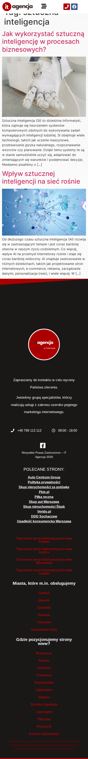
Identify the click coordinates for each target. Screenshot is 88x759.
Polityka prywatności (44, 482)
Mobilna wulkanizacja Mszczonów (30, 745)
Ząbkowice (44, 690)
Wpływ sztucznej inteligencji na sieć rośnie (41, 177)
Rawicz (44, 660)
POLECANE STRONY (43, 469)
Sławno (44, 697)
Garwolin (44, 607)
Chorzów (44, 622)
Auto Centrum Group (44, 477)
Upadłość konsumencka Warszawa (44, 521)
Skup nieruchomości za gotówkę (44, 487)
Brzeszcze (44, 653)
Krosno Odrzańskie (44, 734)
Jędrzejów (44, 712)
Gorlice (44, 593)
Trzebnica (44, 675)
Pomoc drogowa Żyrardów (58, 748)
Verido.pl (44, 511)
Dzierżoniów (44, 682)
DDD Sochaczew (44, 516)
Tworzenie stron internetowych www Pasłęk (44, 540)
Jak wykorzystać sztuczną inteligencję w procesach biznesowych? (43, 41)
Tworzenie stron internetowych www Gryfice (44, 550)
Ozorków (44, 668)
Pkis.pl (44, 492)
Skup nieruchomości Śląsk (44, 506)
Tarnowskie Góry (44, 629)
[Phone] (66, 6)
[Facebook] (74, 6)
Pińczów (44, 719)
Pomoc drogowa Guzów (64, 745)
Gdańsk (44, 615)
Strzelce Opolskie (44, 704)
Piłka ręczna (44, 497)
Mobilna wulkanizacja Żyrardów (26, 741)
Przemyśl (44, 726)
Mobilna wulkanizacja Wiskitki (62, 741)
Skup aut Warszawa (44, 501)
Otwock (44, 600)
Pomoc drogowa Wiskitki (28, 748)
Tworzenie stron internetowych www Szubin (44, 571)
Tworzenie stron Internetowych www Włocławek (44, 561)
